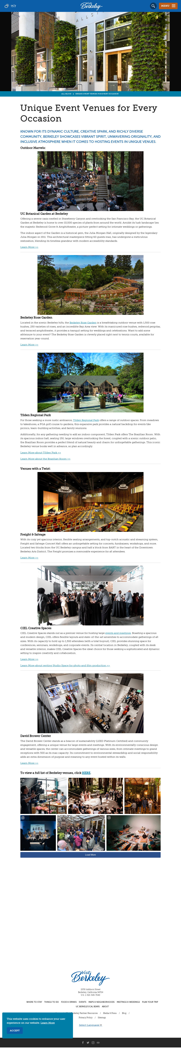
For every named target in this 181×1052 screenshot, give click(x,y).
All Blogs (66, 94)
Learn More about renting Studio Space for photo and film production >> (65, 665)
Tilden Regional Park (86, 420)
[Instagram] (93, 1042)
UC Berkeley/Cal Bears (88, 1007)
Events (82, 1002)
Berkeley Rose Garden (83, 322)
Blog (124, 1013)
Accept (15, 1031)
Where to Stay (34, 1002)
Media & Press (110, 1013)
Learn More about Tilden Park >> (40, 453)
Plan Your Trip (150, 1002)
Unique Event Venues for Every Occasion (96, 94)
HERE (86, 773)
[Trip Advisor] (98, 1042)
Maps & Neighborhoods (102, 1002)
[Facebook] (83, 1042)
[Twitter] (88, 1042)
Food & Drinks (69, 1002)
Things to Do (51, 1002)
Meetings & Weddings (128, 1002)
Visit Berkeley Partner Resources (82, 1013)
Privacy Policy (85, 1018)
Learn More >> (29, 247)
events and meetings (118, 633)
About (105, 1007)
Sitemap (102, 1018)
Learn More (48, 1023)
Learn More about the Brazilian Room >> (45, 459)
